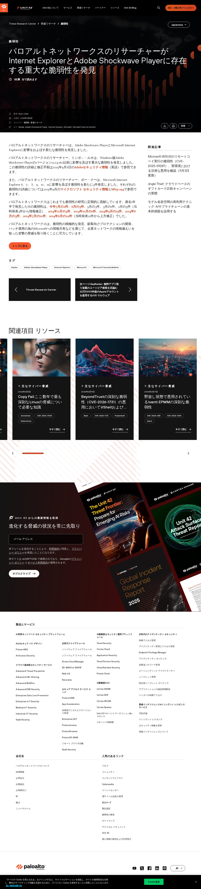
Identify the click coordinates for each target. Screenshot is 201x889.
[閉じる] (196, 881)
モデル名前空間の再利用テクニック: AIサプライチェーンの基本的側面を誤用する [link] (170, 206)
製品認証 (106, 808)
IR (17, 796)
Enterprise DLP (69, 719)
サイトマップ (108, 821)
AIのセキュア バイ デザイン (29, 643)
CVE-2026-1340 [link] (174, 416)
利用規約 (54, 548)
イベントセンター (110, 790)
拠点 (18, 802)
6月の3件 (77, 206)
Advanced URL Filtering (27, 677)
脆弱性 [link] (64, 23)
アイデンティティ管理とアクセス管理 (156, 646)
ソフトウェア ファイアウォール (77, 655)
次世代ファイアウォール (73, 643)
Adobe (21, 127)
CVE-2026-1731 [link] (101, 416)
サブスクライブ (21, 573)
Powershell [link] (120, 416)
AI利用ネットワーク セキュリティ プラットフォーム (40, 634)
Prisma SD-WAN (70, 737)
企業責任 (20, 784)
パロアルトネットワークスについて (32, 766)
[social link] (134, 868)
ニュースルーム (23, 808)
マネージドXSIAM (105, 722)
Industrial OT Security (27, 714)
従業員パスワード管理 (149, 665)
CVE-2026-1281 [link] (153, 416)
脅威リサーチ (83, 7)
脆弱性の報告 (108, 814)
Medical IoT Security (26, 707)
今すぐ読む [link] (54, 429)
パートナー (100, 7)
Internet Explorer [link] (62, 267)
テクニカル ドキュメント (114, 827)
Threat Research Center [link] (22, 23)
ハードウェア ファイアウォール (77, 649)
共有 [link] (183, 126)
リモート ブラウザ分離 (73, 743)
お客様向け (21, 790)
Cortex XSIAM (104, 689)
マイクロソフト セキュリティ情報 (84, 189)
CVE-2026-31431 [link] (44, 416)
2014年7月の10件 (34, 216)
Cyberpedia (108, 784)
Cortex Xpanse (104, 707)
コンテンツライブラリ (112, 778)
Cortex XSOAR (104, 701)
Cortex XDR (102, 695)
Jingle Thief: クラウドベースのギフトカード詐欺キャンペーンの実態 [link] (170, 188)
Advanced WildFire (25, 683)
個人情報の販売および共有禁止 (116, 839)
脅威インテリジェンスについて (153, 731)
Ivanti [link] (149, 421)
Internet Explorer (55, 127)
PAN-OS (66, 674)
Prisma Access (69, 725)
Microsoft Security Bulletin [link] (106, 267)
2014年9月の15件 (110, 211)
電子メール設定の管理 (112, 796)
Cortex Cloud (103, 649)
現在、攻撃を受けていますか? (181, 8)
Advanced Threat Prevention (30, 671)
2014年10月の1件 (84, 211)
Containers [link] (26, 416)
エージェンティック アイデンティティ (157, 671)
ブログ (105, 766)
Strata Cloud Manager (73, 661)
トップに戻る (20, 245)
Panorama (67, 680)
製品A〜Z (106, 802)
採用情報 (20, 772)
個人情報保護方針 (14, 886)
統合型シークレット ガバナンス (154, 683)
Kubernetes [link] (26, 421)
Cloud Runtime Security (108, 667)
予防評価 (143, 713)
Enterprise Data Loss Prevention (32, 695)
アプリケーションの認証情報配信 (154, 689)
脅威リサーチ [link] (48, 23)
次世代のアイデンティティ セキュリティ (158, 634)
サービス (67, 7)
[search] (159, 8)
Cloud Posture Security (108, 661)
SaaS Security (23, 720)
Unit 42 (105, 833)
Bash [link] (86, 416)
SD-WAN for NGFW (71, 667)
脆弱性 (27, 123)
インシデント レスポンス (151, 719)
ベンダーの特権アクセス (150, 695)
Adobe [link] (14, 267)
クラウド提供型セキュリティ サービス (34, 665)
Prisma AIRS (22, 649)
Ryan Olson (24, 114)
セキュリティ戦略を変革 (150, 725)
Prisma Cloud (103, 673)
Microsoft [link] (82, 267)
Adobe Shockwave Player (36, 127)
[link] (14, 41)
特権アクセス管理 (147, 640)
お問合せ (20, 778)
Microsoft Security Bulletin (84, 127)
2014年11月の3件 (59, 211)
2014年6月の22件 (60, 216)
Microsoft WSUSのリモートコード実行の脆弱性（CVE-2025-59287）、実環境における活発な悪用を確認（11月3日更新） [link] (169, 166)
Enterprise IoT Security (27, 701)
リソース (115, 7)
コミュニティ (108, 772)
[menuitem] (28, 8)
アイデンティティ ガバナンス (153, 658)
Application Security (107, 655)
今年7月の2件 (58, 206)
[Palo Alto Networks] (27, 8)
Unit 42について (51, 7)
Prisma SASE (68, 698)
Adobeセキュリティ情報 (91, 167)
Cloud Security (104, 643)
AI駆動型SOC (103, 683)
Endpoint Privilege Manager (152, 652)
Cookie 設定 (154, 882)
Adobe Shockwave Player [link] (36, 267)
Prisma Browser (70, 731)
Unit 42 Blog (130, 7)
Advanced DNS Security (28, 689)
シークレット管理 (147, 677)
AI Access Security (25, 655)
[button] (185, 126)
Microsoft (68, 127)
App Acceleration (70, 704)
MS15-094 (117, 189)
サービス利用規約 (38, 562)
